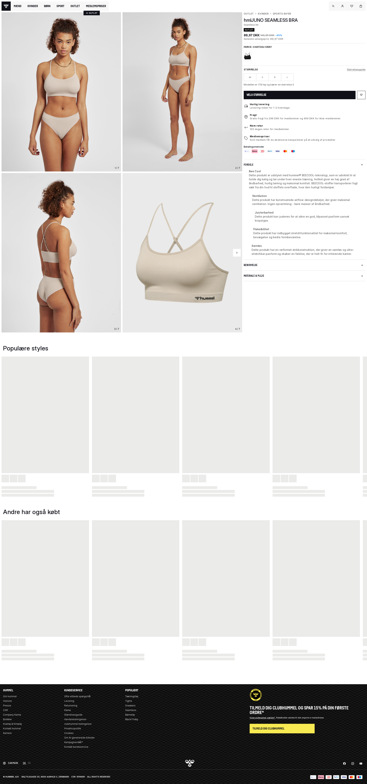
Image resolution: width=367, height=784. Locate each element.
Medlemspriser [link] (96, 6)
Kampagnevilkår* (73, 742)
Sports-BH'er (282, 13)
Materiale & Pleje (254, 275)
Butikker (7, 719)
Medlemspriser (260, 136)
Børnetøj (130, 714)
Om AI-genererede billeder (79, 737)
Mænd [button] (17, 6)
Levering (69, 701)
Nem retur (256, 125)
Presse (7, 705)
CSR (5, 710)
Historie (7, 701)
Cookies (69, 733)
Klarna (67, 710)
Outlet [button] (75, 6)
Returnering (70, 705)
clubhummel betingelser (78, 723)
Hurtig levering (260, 104)
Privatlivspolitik (72, 728)
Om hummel (10, 696)
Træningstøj (131, 696)
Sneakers (130, 705)
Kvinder (263, 13)
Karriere (7, 733)
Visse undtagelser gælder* (263, 718)
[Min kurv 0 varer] (360, 6)
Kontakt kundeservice (76, 746)
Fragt (253, 115)
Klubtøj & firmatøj (12, 723)
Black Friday (131, 719)
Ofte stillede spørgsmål (77, 696)
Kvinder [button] (33, 6)
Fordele (248, 164)
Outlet (249, 13)
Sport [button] (60, 6)
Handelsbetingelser (75, 719)
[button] (333, 6)
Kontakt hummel (12, 728)
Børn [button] (47, 6)
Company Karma (12, 714)
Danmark (13, 763)
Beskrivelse (250, 265)
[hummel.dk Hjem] (6, 6)
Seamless (130, 710)
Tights (128, 701)
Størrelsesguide (356, 69)
